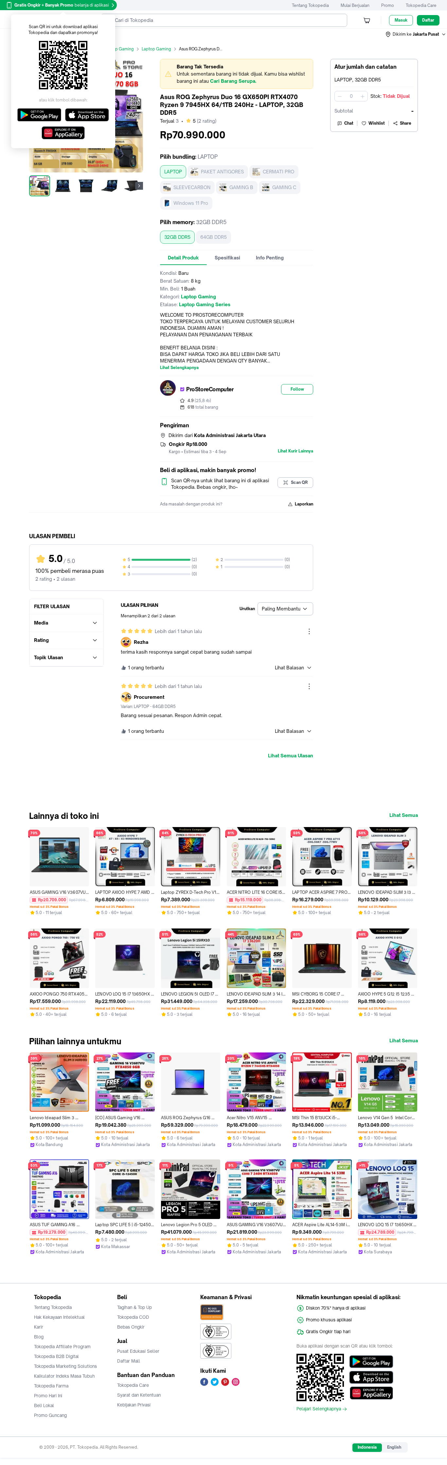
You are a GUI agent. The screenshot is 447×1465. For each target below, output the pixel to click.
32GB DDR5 (177, 237)
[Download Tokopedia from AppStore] (371, 1377)
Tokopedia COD (133, 1317)
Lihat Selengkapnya (179, 367)
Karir (38, 1327)
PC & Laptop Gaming (114, 48)
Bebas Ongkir (131, 1327)
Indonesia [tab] (367, 1447)
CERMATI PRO (278, 171)
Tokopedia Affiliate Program (62, 1346)
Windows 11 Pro (190, 203)
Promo (387, 5)
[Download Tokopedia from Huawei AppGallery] (371, 1393)
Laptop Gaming (156, 48)
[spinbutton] (351, 96)
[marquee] (236, 74)
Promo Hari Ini (48, 1395)
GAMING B (241, 187)
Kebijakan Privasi (134, 1404)
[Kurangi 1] (340, 96)
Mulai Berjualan (355, 5)
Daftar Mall (128, 1361)
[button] (416, 34)
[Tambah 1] (363, 96)
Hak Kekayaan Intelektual (59, 1317)
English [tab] (394, 1447)
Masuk (401, 20)
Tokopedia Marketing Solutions (65, 1366)
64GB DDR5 (213, 237)
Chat (348, 123)
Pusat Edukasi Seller (138, 1351)
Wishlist (376, 123)
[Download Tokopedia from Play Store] (371, 1361)
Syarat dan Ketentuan (139, 1395)
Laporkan (304, 504)
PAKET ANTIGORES (222, 171)
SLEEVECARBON (191, 187)
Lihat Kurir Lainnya (295, 451)
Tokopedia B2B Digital (56, 1356)
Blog (39, 1336)
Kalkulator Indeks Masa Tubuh (64, 1376)
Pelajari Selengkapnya (318, 1409)
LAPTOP (173, 171)
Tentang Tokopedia (310, 5)
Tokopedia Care (421, 5)
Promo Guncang (50, 1415)
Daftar (428, 20)
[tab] (183, 258)
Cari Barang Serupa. (233, 81)
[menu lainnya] (309, 631)
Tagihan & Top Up (134, 1307)
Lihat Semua (403, 815)
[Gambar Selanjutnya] (139, 186)
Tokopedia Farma (51, 1385)
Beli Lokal (44, 1405)
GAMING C (284, 187)
